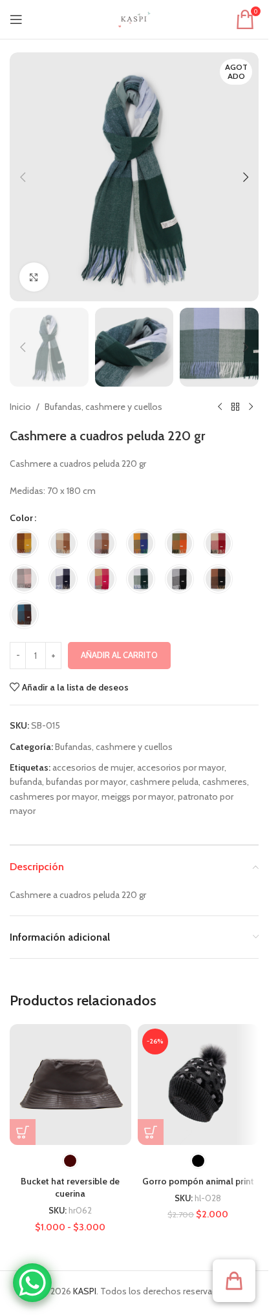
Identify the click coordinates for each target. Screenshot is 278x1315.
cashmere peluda (164, 781)
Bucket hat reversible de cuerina (70, 1187)
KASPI (84, 1291)
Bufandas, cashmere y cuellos (103, 406)
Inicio (20, 406)
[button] (23, 177)
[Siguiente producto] (251, 407)
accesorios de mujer (92, 767)
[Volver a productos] (235, 407)
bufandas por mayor (86, 781)
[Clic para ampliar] (33, 277)
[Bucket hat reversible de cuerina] (70, 1085)
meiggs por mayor (138, 796)
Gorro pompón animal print (198, 1181)
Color (21, 518)
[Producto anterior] (220, 407)
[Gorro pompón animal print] (198, 1085)
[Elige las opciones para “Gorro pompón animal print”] (151, 1132)
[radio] (24, 543)
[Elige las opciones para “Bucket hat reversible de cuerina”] (23, 1132)
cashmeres (224, 781)
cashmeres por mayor (54, 796)
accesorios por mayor (180, 767)
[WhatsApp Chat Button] (32, 1282)
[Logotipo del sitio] (134, 18)
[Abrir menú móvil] (16, 19)
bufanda (26, 781)
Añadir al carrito (119, 655)
